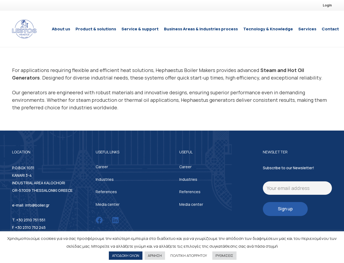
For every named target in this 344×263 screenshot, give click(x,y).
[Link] (24, 29)
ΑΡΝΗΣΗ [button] (155, 255)
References (106, 191)
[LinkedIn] (115, 220)
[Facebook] (99, 220)
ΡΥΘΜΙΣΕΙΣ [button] (224, 255)
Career (102, 166)
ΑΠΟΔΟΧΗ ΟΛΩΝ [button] (125, 255)
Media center (108, 204)
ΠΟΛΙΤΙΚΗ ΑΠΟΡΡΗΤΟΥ (188, 255)
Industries (105, 179)
